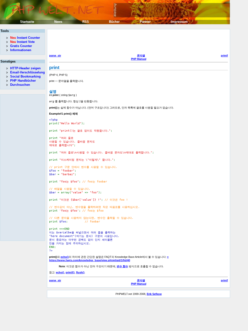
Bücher (114, 22)
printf (224, 55)
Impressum (179, 22)
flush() (80, 272)
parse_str (55, 55)
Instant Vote (22, 42)
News (58, 22)
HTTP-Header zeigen (25, 68)
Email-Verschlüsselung (27, 72)
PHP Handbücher (23, 80)
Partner (145, 22)
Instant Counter (25, 37)
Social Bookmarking (25, 76)
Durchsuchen (20, 85)
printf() (70, 272)
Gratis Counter (21, 46)
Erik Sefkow (154, 293)
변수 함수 (122, 266)
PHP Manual (138, 58)
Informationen (20, 50)
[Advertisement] (137, 42)
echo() (65, 256)
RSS (85, 22)
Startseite (27, 22)
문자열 (141, 55)
